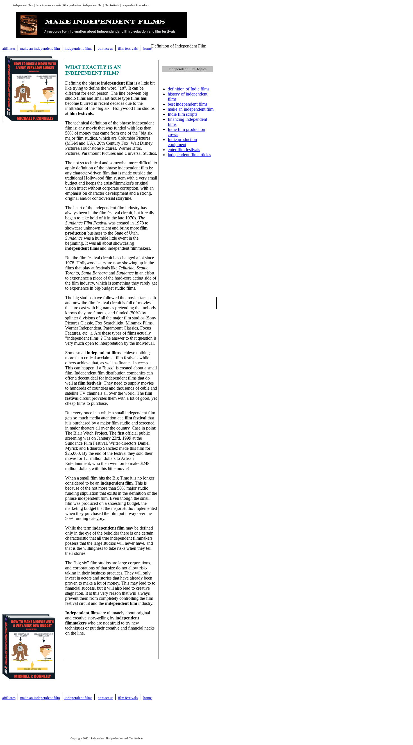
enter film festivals (184, 149)
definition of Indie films (188, 89)
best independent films (187, 104)
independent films (78, 48)
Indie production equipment (182, 142)
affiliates (8, 48)
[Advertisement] (188, 381)
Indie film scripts (182, 114)
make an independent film (40, 48)
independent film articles (189, 154)
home (147, 698)
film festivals (128, 48)
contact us (105, 48)
